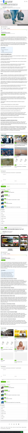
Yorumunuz (4, 174)
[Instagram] (16, 424)
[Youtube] (19, 424)
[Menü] (1, 1)
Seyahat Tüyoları (3, 218)
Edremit (24, 128)
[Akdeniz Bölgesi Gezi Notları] (14, 203)
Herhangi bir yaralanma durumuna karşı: (7, 52)
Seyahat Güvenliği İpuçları (4, 49)
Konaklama (2, 410)
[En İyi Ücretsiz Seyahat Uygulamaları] (14, 192)
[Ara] (25, 1)
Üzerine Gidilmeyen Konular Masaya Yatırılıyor (7, 272)
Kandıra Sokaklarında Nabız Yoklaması (7, 273)
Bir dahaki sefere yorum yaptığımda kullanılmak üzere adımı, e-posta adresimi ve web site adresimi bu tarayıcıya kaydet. (14, 184)
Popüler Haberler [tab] (3, 189)
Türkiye (2, 415)
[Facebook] (9, 424)
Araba (3, 50)
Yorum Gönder (3, 186)
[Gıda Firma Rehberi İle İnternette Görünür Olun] (21, 335)
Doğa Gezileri (3, 211)
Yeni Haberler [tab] (8, 189)
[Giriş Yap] (26, 1)
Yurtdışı (2, 223)
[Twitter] (12, 424)
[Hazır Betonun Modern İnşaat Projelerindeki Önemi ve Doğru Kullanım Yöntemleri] (21, 141)
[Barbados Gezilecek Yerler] (21, 357)
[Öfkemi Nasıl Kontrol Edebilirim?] (21, 346)
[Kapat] (26, 30)
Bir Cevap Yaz (3, 366)
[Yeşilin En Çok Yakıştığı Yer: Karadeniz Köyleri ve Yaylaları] (14, 199)
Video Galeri (2, 221)
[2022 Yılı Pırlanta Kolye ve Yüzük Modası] (21, 163)
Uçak (3, 51)
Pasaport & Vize (3, 216)
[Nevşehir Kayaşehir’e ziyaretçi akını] (7, 163)
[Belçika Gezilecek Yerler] (7, 335)
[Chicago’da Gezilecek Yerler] (7, 152)
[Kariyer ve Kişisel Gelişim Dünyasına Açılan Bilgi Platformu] (7, 141)
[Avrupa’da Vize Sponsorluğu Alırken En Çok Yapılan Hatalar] (14, 206)
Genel (2, 213)
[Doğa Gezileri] (8, 1)
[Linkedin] (14, 424)
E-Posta (16, 376)
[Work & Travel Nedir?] (14, 196)
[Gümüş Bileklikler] (21, 152)
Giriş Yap (8, 186)
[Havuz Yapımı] (7, 357)
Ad (1, 376)
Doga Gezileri (4, 231)
